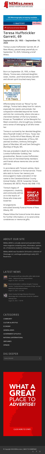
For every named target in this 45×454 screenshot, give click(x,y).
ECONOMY (6, 326)
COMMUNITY (7, 319)
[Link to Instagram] (40, 451)
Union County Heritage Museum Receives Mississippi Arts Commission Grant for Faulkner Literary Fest (24, 296)
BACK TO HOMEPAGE (30, 449)
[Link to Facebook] (36, 451)
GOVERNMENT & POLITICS (12, 334)
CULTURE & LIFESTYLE (10, 323)
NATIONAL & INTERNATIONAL (13, 337)
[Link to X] (33, 451)
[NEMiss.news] (18, 4)
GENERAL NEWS (8, 330)
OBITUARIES (7, 341)
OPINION (6, 345)
